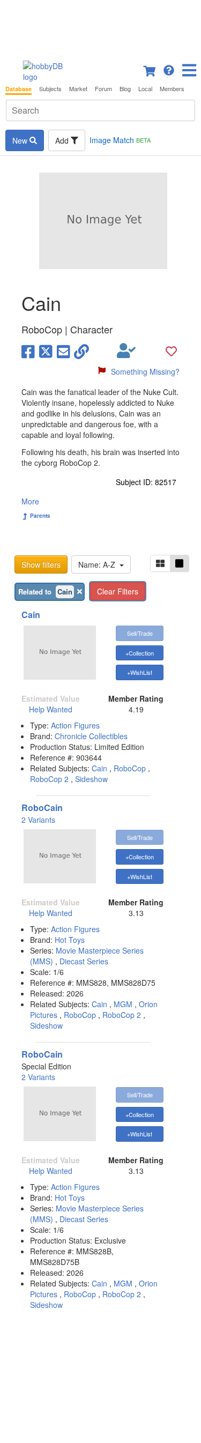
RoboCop (130, 768)
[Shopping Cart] (150, 69)
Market (78, 89)
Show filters (41, 564)
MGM (123, 1004)
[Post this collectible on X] (46, 350)
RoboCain (42, 807)
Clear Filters (117, 591)
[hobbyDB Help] (169, 69)
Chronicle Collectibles (91, 736)
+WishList (139, 672)
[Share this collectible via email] (63, 350)
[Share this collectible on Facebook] (28, 350)
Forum (103, 89)
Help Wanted (50, 709)
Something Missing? (145, 371)
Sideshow (91, 778)
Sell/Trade (140, 633)
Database (18, 89)
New (20, 140)
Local (145, 89)
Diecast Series (83, 961)
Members (172, 89)
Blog (125, 89)
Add (63, 140)
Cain (30, 614)
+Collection (139, 653)
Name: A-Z (99, 564)
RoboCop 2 (49, 778)
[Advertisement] (100, 27)
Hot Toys (70, 939)
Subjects (50, 89)
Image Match (120, 140)
